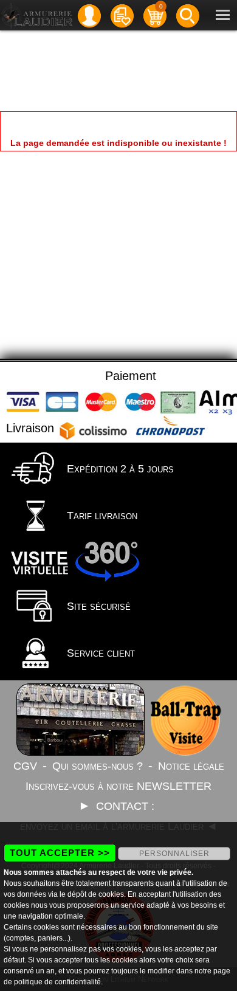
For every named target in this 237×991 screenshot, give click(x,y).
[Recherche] (188, 15)
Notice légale (191, 766)
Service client (99, 653)
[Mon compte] (89, 15)
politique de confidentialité (57, 982)
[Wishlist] (122, 15)
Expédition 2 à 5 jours (119, 469)
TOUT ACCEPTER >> (60, 853)
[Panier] (155, 15)
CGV (25, 766)
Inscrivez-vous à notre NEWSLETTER (118, 786)
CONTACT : (126, 806)
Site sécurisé (97, 606)
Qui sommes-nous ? (97, 766)
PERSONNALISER (174, 853)
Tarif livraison (100, 515)
